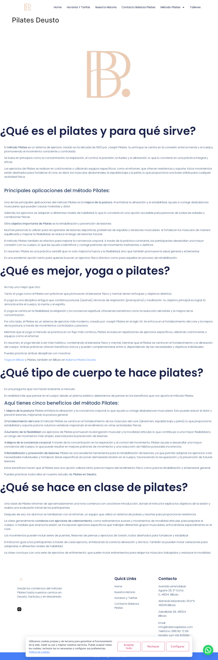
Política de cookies (39, 651)
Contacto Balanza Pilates (138, 7)
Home (58, 7)
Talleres (195, 7)
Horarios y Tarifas (78, 7)
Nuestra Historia (105, 7)
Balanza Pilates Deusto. (81, 360)
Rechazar (153, 646)
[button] (208, 650)
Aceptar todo (129, 646)
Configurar (177, 646)
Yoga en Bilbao (14, 360)
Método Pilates (170, 7)
